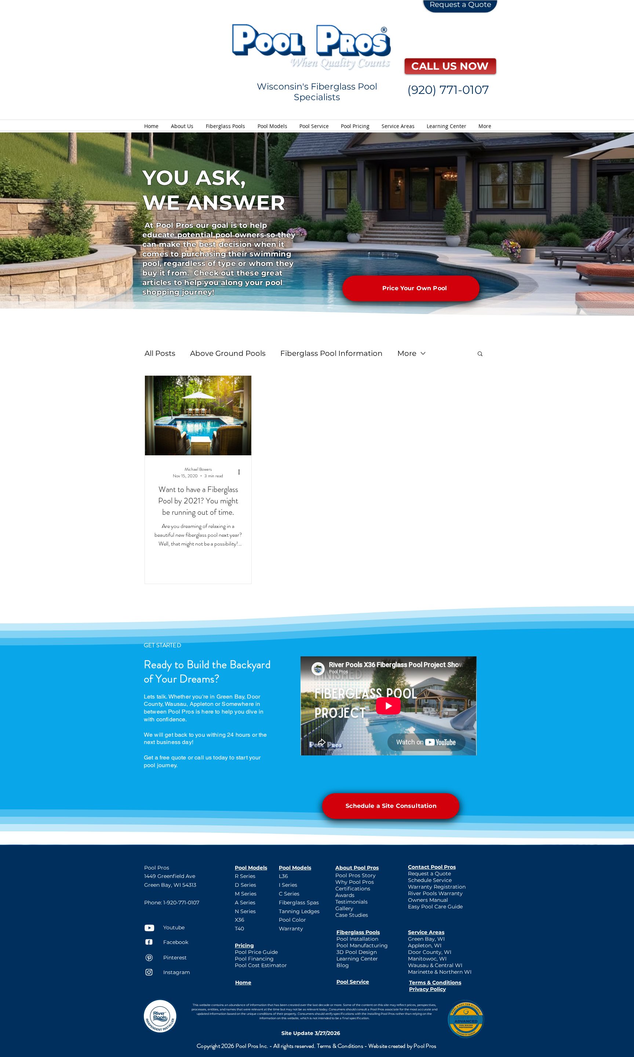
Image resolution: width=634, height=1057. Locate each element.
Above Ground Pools (228, 353)
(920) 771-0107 (448, 90)
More (406, 353)
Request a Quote (460, 4)
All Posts (160, 353)
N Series (245, 911)
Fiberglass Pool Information (331, 353)
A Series (245, 902)
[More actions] (241, 471)
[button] (480, 354)
